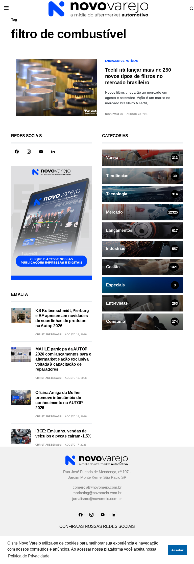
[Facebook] (16, 152)
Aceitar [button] (177, 550)
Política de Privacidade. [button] (29, 556)
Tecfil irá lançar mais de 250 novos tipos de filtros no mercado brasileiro (138, 76)
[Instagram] (28, 152)
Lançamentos (114, 60)
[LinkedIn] (53, 152)
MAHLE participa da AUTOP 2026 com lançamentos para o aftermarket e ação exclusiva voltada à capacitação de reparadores (63, 359)
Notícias (132, 60)
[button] (6, 8)
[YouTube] (40, 152)
